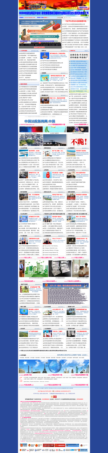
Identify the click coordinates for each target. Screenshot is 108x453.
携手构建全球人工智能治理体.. (58, 53)
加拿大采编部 (81, 357)
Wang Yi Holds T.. (57, 238)
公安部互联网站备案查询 (48, 379)
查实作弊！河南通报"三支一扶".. (79, 78)
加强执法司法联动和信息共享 (28, 111)
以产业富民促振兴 (33, 331)
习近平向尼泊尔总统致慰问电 (75, 21)
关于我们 (37, 388)
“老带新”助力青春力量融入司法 (58, 277)
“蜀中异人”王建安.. (58, 331)
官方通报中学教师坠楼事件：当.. (79, 103)
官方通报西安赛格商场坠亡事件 (79, 72)
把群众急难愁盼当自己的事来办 (28, 102)
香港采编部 (27, 357)
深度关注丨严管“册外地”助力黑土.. (29, 345)
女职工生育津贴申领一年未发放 (78, 94)
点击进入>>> (46, 17)
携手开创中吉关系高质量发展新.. (29, 68)
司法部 (70, 377)
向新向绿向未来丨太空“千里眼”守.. (53, 208)
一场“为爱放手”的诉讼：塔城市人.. (77, 202)
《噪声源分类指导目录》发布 (57, 75)
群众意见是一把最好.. (58, 172)
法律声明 (46, 388)
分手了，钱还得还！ (25, 77)
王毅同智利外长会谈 (34, 238)
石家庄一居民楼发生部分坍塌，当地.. (30, 188)
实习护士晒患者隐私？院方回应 (79, 69)
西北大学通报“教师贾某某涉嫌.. (78, 112)
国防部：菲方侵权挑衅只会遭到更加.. (77, 254)
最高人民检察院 (47, 377)
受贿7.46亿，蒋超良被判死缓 (27, 60)
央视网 (31, 379)
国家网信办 (74, 377)
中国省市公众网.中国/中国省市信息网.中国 (54, 213)
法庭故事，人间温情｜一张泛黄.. (29, 57)
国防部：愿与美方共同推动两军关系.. (77, 245)
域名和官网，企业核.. (34, 150)
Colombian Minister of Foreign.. (51, 250)
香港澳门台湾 (71, 306)
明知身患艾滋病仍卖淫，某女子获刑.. (30, 204)
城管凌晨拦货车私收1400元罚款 (79, 63)
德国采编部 (53, 357)
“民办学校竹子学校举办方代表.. (78, 101)
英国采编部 (48, 357)
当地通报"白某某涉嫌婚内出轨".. (79, 76)
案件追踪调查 (23, 192)
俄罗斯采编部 (75, 357)
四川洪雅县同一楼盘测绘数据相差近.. (53, 182)
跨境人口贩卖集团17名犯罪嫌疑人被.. (30, 206)
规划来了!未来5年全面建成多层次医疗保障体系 (76, 37)
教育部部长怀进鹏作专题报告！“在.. (53, 325)
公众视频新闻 (71, 148)
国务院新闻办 (79, 377)
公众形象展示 (48, 328)
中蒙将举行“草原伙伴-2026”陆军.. (76, 248)
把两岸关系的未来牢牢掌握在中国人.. (77, 319)
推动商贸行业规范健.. (81, 194)
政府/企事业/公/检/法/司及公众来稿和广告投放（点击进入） (72, 355)
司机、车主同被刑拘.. (34, 194)
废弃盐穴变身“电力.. (57, 194)
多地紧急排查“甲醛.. (35, 287)
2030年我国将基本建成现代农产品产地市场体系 (76, 31)
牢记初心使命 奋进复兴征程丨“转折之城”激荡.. (26, 44)
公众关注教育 (47, 306)
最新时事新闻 (23, 84)
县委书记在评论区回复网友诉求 (78, 120)
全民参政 (46, 170)
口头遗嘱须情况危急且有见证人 (52, 160)
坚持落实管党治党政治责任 (75, 180)
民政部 (67, 377)
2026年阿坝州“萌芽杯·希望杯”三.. (29, 224)
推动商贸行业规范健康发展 (27, 53)
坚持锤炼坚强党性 (72, 188)
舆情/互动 (72, 50)
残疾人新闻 (23, 306)
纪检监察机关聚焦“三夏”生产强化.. (29, 343)
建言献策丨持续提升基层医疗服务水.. (53, 188)
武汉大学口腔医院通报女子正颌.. (79, 86)
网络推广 (86, 50)
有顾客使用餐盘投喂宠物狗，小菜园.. (30, 303)
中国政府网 (53, 377)
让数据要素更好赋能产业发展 (28, 95)
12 (53, 42)
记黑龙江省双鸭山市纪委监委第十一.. (54, 338)
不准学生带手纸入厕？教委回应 (78, 116)
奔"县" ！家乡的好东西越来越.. (28, 104)
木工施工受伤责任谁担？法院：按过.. (53, 164)
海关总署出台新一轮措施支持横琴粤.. (77, 323)
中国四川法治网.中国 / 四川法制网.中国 (77, 213)
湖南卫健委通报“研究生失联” (78, 118)
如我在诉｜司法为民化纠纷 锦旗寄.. (77, 210)
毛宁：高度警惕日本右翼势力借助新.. (30, 252)
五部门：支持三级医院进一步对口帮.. (77, 338)
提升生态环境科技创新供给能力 (28, 71)
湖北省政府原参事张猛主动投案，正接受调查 (53, 105)
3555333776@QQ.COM (29, 17)
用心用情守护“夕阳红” (26, 97)
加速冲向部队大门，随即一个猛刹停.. (77, 252)
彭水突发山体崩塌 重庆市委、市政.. (30, 230)
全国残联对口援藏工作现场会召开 (29, 316)
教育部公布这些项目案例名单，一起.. (53, 319)
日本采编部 (43, 357)
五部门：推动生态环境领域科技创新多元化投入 (76, 26)
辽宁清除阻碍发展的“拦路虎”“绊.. (52, 230)
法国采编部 (63, 357)
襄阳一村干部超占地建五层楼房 (78, 109)
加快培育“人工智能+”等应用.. (28, 91)
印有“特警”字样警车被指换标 (78, 67)
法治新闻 (22, 170)
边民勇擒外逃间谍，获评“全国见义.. (77, 250)
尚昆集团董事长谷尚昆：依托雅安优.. (53, 210)
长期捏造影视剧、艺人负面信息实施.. (30, 208)
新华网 (28, 379)
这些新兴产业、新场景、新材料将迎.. (53, 204)
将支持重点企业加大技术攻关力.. (29, 79)
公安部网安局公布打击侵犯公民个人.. (30, 162)
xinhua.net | (42, 381)
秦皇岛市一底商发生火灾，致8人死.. (29, 182)
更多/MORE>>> (64, 50)
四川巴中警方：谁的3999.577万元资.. (77, 232)
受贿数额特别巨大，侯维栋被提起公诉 (52, 114)
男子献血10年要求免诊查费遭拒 (78, 107)
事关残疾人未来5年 (34, 309)
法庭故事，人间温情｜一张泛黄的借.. (77, 204)
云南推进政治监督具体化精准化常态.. (53, 232)
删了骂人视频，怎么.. (58, 150)
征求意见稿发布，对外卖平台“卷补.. (53, 180)
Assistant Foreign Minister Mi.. (51, 252)
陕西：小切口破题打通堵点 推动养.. (53, 226)
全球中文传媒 (31, 4)
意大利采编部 (69, 357)
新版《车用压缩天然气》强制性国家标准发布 (53, 85)
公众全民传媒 (23, 148)
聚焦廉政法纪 (45, 95)
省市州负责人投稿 (34, 50)
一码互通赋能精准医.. (81, 331)
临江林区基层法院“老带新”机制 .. (76, 208)
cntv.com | (47, 381)
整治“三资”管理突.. (81, 216)
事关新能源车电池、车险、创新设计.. (53, 202)
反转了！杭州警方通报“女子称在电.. (29, 180)
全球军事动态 (71, 235)
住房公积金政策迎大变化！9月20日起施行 (53, 87)
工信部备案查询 (40, 379)
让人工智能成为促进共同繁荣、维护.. (30, 166)
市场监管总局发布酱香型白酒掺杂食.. (30, 296)
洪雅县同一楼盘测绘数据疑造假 (78, 98)
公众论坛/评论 (71, 170)
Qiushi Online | (27, 381)
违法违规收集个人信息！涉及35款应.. (30, 164)
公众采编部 (41, 388)
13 (55, 42)
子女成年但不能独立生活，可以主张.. (53, 162)
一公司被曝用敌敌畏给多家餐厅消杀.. (30, 294)
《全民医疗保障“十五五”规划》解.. (77, 347)
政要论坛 (44, 50)
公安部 (63, 377)
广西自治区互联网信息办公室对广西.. (30, 160)
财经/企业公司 (47, 192)
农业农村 (22, 328)
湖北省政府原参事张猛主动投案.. (29, 62)
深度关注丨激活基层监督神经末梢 (53, 186)
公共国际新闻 (47, 235)
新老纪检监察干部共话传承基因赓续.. (54, 343)
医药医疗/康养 (71, 328)
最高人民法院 (40, 377)
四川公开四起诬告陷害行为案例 (28, 73)
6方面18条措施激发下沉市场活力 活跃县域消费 (76, 40)
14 (57, 42)
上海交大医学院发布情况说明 (51, 323)
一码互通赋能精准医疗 (34, 277)
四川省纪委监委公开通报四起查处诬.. (77, 224)
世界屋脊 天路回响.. (81, 150)
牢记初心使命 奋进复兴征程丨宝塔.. (77, 160)
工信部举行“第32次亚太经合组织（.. (53, 206)
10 (49, 42)
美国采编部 (37, 357)
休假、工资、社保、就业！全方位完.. (30, 232)
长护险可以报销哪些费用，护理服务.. (77, 340)
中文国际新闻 (23, 235)
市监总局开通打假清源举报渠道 (78, 105)
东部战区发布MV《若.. (82, 238)
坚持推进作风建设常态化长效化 (76, 186)
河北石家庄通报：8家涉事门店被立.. (29, 340)
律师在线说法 (47, 148)
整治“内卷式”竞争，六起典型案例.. (29, 202)
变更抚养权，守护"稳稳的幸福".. (28, 55)
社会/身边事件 (23, 213)
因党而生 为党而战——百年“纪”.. (76, 162)
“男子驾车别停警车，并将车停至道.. (29, 186)
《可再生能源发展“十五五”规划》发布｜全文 (75, 47)
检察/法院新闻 (71, 192)
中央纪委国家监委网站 (33, 377)
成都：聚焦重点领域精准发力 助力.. (77, 228)
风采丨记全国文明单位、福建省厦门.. (53, 228)
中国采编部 (22, 357)
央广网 (34, 379)
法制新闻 (44, 73)
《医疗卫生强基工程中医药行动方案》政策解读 (76, 44)
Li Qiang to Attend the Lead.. (51, 248)
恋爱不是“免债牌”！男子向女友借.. (77, 206)
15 (59, 42)
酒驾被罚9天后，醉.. (34, 172)
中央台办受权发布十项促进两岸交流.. (77, 321)
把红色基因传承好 (81, 172)
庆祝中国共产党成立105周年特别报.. (53, 345)
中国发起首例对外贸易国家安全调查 (29, 250)
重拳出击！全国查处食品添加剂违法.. (30, 301)
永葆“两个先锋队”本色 (73, 158)
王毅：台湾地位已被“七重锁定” (76, 325)
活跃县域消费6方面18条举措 (27, 108)
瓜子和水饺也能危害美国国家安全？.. (30, 245)
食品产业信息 (24, 284)
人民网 (25, 379)
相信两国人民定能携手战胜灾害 (28, 64)
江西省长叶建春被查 (25, 75)
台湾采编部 (32, 357)
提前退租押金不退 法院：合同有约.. (53, 166)
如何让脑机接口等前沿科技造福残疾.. (30, 325)
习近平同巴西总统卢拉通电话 (49, 69)
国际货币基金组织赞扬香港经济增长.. (77, 316)
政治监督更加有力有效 (50, 184)
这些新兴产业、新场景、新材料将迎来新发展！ (76, 28)
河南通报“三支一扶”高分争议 (78, 84)
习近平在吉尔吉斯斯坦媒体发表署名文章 (74, 24)
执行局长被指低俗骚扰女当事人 (79, 74)
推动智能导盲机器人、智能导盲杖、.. (30, 323)
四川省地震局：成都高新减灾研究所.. (77, 226)
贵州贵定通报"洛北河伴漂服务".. (79, 80)
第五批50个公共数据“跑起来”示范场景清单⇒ (75, 35)
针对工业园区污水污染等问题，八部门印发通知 (76, 42)
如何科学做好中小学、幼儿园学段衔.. (53, 316)
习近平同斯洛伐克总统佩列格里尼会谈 (52, 67)
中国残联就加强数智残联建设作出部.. (30, 319)
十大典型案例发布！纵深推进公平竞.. (30, 210)
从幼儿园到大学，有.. (58, 309)
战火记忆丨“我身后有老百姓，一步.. (53, 347)
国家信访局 (85, 377)
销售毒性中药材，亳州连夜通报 (79, 89)
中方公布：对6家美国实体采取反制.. (29, 248)
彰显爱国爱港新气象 (81, 309)
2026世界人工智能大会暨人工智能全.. (30, 254)
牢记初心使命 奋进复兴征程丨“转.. (77, 164)
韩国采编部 (58, 357)
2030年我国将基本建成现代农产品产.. (30, 338)
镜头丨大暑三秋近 (25, 226)
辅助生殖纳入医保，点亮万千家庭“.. (77, 345)
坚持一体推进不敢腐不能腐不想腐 (76, 182)
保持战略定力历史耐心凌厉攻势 (28, 93)
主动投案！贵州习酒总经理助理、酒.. (30, 228)
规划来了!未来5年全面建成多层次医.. (77, 343)
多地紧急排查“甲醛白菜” (81, 277)
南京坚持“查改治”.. (57, 216)
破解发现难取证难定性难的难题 (28, 113)
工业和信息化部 (59, 377)
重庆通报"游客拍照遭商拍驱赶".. (79, 61)
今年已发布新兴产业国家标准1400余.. (30, 298)
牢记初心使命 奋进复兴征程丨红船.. (77, 166)
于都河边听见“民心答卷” (26, 100)
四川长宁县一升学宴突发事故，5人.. (77, 230)
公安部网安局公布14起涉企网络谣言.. (30, 158)
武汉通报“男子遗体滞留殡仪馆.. (79, 65)
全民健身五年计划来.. (34, 216)
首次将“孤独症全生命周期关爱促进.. (29, 321)
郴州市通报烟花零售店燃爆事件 (78, 114)
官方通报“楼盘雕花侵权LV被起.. (79, 91)
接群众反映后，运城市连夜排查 (78, 96)
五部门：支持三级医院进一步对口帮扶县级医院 (76, 33)
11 (51, 42)
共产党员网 (26, 377)
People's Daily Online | (34, 381)
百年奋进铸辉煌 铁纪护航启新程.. (53, 340)
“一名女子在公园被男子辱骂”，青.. (29, 184)
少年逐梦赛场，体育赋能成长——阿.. (53, 321)
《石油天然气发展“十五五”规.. (28, 106)
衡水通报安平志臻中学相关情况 (79, 82)
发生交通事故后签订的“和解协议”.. (53, 158)
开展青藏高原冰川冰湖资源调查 (28, 66)
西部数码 (55, 379)
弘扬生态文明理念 (72, 184)
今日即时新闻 (23, 50)
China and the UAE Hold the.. (51, 245)
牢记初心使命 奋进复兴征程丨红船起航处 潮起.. (47, 44)
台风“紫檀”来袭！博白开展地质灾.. (53, 224)
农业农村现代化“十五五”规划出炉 (29, 347)
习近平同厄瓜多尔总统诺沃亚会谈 (50, 65)
